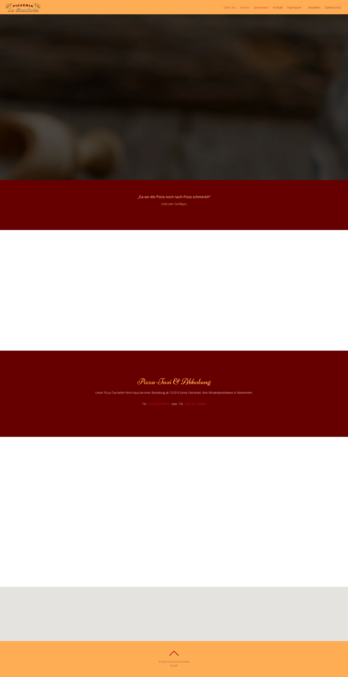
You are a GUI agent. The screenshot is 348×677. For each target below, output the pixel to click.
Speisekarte (261, 7)
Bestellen (314, 7)
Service (244, 7)
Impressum (294, 7)
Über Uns (230, 7)
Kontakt (278, 7)
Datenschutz (333, 7)
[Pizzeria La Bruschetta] (23, 11)
